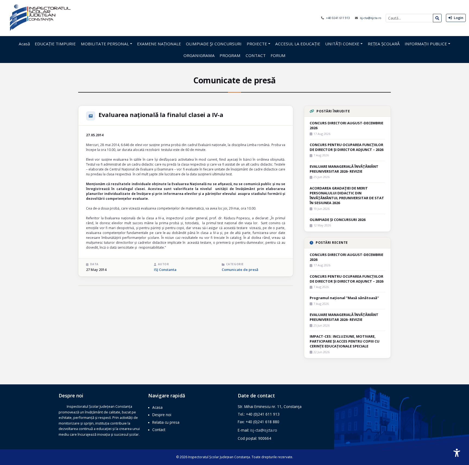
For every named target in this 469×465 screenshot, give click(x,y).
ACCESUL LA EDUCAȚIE (297, 43)
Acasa (157, 407)
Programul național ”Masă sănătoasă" (344, 297)
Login (458, 17)
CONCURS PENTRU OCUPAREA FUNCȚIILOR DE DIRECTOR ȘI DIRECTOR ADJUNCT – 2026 (346, 147)
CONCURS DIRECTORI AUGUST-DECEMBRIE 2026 (346, 125)
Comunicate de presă (240, 269)
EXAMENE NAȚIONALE (159, 43)
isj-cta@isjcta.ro (370, 18)
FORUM (278, 55)
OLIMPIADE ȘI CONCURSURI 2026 (337, 219)
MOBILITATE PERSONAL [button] (105, 43)
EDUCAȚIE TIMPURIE (55, 43)
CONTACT (256, 55)
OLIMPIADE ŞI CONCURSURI (214, 43)
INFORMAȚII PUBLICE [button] (426, 43)
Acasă (24, 43)
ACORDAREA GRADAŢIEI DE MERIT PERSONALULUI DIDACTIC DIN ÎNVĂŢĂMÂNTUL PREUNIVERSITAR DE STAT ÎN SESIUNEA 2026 (347, 195)
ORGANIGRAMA (199, 55)
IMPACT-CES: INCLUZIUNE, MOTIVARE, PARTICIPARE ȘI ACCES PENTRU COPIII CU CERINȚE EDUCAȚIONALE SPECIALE (344, 341)
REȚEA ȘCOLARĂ (384, 43)
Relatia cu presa (165, 422)
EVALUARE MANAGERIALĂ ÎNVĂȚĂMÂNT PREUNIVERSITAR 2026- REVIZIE (344, 169)
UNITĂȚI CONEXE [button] (342, 43)
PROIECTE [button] (257, 43)
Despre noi (161, 414)
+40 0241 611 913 (338, 18)
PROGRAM (230, 55)
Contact (158, 429)
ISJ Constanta (165, 269)
